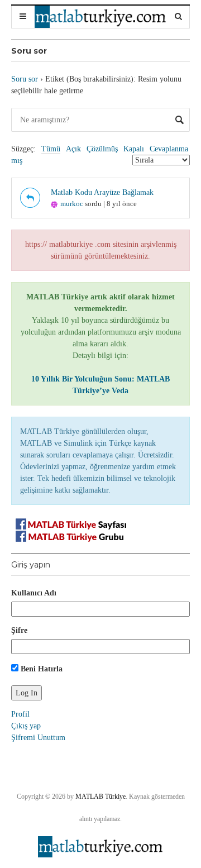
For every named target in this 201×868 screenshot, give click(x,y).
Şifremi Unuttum (38, 737)
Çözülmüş (102, 149)
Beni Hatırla (40, 669)
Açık (73, 149)
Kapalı (133, 149)
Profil (20, 714)
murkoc (71, 203)
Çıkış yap (26, 726)
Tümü (50, 149)
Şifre (19, 630)
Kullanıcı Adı (33, 593)
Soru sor (24, 79)
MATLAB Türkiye (100, 796)
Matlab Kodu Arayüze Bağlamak (102, 192)
